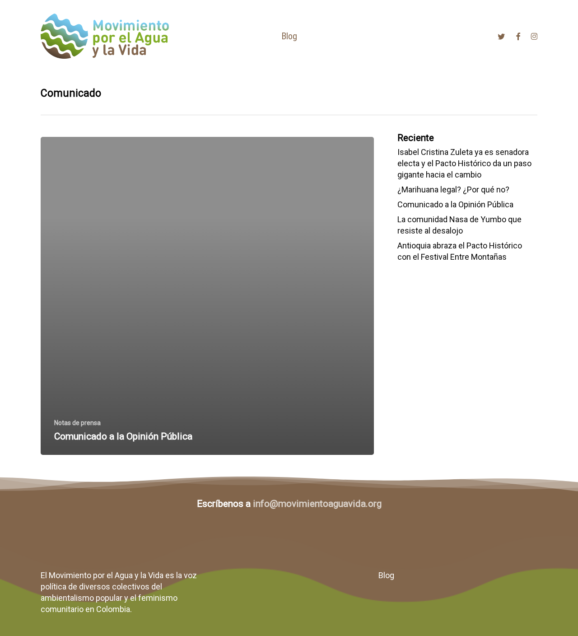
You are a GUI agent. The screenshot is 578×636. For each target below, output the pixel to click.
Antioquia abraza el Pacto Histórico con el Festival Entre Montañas (459, 251)
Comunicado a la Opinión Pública (455, 204)
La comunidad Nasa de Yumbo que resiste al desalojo (459, 225)
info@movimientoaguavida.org (317, 503)
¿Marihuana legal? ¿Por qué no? (453, 189)
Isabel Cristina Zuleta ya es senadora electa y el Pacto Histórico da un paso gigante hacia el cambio (464, 163)
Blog (386, 575)
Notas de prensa (77, 422)
